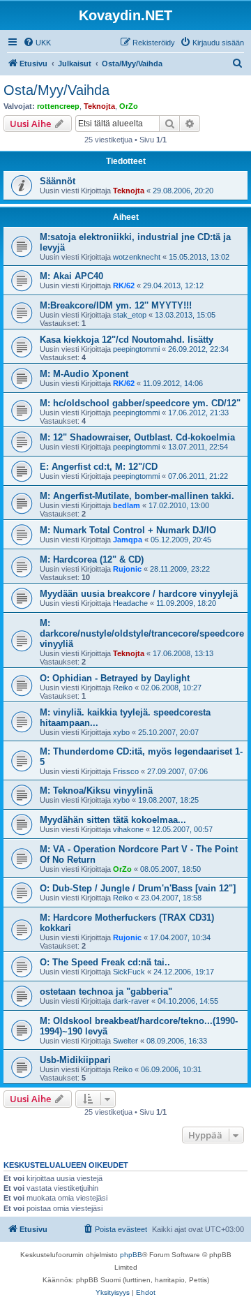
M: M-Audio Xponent (84, 374)
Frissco (126, 771)
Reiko (122, 687)
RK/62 (124, 285)
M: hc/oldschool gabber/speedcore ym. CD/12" (140, 403)
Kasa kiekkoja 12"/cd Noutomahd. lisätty (126, 339)
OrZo (128, 106)
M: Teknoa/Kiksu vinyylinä (96, 790)
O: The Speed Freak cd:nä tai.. (105, 962)
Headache (130, 603)
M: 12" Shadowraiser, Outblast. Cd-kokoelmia (137, 437)
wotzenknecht (136, 257)
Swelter (125, 1041)
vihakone (128, 829)
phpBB (131, 1255)
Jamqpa (127, 539)
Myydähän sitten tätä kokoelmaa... (113, 820)
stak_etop (129, 315)
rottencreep (58, 106)
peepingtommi (136, 349)
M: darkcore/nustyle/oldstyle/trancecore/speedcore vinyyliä (142, 633)
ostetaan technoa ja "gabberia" (106, 991)
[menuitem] (37, 42)
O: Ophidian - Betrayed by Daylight (115, 678)
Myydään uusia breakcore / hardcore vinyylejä (139, 593)
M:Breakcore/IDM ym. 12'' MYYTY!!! (116, 305)
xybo (121, 732)
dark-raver (131, 1001)
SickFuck (129, 971)
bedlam (126, 505)
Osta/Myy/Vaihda (56, 90)
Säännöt (57, 181)
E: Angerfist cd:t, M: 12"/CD (99, 466)
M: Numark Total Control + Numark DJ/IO (128, 530)
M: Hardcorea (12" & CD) (92, 559)
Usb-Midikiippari (75, 1060)
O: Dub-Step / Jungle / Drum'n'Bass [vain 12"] (138, 888)
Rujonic (127, 569)
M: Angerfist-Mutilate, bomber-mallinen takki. (137, 496)
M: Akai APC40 (71, 276)
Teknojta (99, 106)
